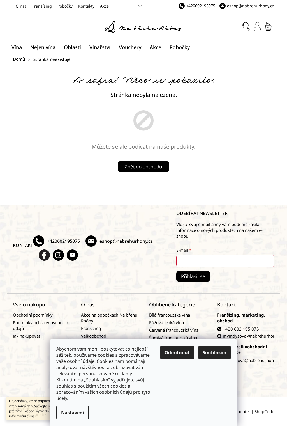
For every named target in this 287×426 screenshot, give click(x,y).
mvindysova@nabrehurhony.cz (253, 336)
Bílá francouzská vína (169, 315)
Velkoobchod (93, 336)
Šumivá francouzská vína (173, 337)
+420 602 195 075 (241, 329)
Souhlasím (214, 352)
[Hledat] (246, 26)
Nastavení (72, 412)
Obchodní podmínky (33, 315)
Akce (104, 6)
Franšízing (42, 6)
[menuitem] (16, 47)
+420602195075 (63, 241)
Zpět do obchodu (143, 166)
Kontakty (86, 6)
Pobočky (65, 6)
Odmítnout (177, 352)
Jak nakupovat (26, 336)
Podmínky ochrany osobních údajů (40, 325)
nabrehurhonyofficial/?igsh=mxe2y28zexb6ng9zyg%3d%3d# (58, 255)
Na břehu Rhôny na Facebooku (44, 255)
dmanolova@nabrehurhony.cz (252, 360)
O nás (21, 6)
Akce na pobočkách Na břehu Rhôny (109, 318)
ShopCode (264, 411)
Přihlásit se (193, 276)
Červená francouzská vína (173, 330)
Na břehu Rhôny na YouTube (72, 255)
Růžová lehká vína (166, 322)
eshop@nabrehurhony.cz (126, 241)
